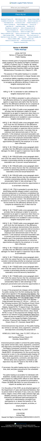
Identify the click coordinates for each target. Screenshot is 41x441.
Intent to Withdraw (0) (22, 24)
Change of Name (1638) (33, 19)
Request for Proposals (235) (21, 42)
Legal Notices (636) (20, 26)
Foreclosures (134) (20, 22)
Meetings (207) (30, 26)
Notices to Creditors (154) (27, 31)
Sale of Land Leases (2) (33, 35)
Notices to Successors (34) (22, 33)
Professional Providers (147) (28, 40)
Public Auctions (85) (36, 33)
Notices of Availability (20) (34, 37)
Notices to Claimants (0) (13, 31)
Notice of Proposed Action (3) (28, 28)
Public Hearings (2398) (8, 35)
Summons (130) (22, 37)
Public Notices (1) (20, 35)
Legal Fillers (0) (9, 26)
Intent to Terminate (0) (9, 24)
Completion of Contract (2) (7, 21)
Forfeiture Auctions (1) (32, 22)
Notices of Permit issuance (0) (27, 29)
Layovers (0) (33, 24)
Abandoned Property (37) (7, 19)
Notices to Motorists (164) (7, 33)
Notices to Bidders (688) (14, 38)
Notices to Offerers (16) (28, 38)
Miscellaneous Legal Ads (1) (12, 28)
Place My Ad (20, 14)
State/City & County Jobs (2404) (8, 37)
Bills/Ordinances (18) (20, 19)
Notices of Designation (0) (11, 29)
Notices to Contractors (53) (12, 40)
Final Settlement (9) (8, 22)
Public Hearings (20, 49)
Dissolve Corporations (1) (34, 21)
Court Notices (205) (21, 21)
